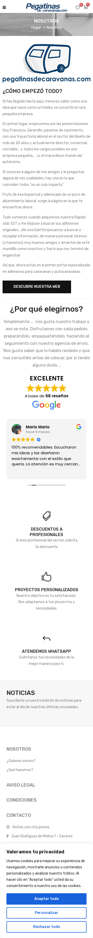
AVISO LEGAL (20, 785)
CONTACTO (18, 815)
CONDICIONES (21, 800)
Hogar (36, 27)
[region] (46, 890)
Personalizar (46, 913)
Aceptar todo (46, 899)
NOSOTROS (18, 749)
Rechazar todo (46, 927)
